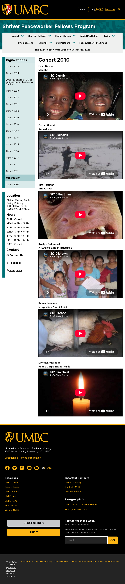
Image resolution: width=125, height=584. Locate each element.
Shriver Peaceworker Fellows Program (48, 26)
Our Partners (63, 43)
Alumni (43, 43)
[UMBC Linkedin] (36, 468)
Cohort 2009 (12, 184)
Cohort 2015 (12, 144)
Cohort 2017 (12, 131)
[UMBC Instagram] (22, 468)
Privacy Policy (61, 561)
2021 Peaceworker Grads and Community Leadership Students (20, 82)
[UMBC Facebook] (7, 468)
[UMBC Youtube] (29, 468)
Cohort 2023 (12, 90)
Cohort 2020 (12, 111)
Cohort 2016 (12, 137)
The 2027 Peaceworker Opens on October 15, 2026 (62, 49)
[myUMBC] (97, 9)
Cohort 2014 (12, 151)
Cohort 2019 (12, 117)
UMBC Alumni (11, 482)
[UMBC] (25, 9)
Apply (83, 9)
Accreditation (27, 561)
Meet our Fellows (37, 36)
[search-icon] (119, 9)
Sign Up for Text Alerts (76, 509)
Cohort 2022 (12, 97)
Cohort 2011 (12, 171)
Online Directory (73, 482)
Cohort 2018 (12, 124)
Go (112, 540)
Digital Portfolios (89, 36)
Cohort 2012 (12, 164)
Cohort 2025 (12, 66)
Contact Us (16, 255)
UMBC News (11, 501)
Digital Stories (63, 36)
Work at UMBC (12, 510)
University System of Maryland (11, 568)
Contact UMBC (72, 487)
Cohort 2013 (12, 157)
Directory (110, 9)
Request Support (73, 491)
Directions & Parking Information (23, 457)
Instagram (15, 272)
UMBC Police (71, 504)
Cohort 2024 (12, 73)
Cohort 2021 (12, 104)
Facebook (15, 264)
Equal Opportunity (44, 561)
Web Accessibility (87, 561)
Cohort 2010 (13, 178)
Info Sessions (25, 43)
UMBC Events (12, 491)
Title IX (73, 561)
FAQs (107, 36)
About (15, 36)
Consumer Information (108, 561)
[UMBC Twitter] (14, 468)
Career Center (12, 487)
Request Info (34, 523)
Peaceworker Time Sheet (93, 43)
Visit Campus (11, 505)
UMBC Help (10, 496)
